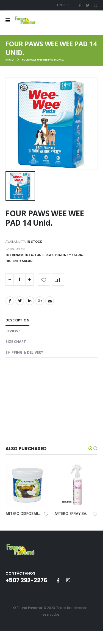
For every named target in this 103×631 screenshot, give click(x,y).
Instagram (68, 580)
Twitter (19, 300)
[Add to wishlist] (44, 279)
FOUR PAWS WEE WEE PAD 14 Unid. (44, 218)
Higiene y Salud (68, 255)
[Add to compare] (58, 279)
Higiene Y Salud (18, 261)
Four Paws (44, 255)
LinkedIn (30, 300)
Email (49, 300)
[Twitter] (87, 5)
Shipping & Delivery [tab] (24, 352)
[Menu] (7, 20)
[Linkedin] (95, 5)
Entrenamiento (19, 255)
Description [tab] (17, 320)
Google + (39, 300)
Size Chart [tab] (15, 341)
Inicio (9, 59)
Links (61, 5)
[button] (90, 448)
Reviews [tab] (13, 330)
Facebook (9, 300)
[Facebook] (79, 5)
